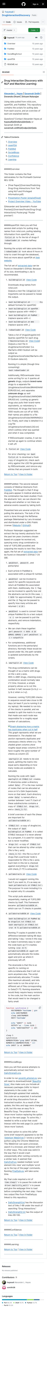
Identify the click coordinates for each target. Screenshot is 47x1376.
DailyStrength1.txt (16, 1202)
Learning (12, 159)
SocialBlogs (13, 152)
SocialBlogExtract (14, 54)
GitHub (26, 525)
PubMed (10, 49)
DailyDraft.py (10, 1162)
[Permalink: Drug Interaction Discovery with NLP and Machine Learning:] (2, 82)
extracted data (25, 265)
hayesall (9, 11)
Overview (11, 43)
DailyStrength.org (12, 1073)
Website (17, 525)
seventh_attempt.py (27, 1078)
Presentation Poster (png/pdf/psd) (24, 198)
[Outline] (44, 72)
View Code (31, 279)
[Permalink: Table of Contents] (2, 137)
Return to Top (10, 474)
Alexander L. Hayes (13, 93)
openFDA (11, 59)
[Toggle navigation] (4, 4)
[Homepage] (24, 4)
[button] (40, 1007)
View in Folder (25, 474)
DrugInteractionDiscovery (16, 15)
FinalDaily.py (18, 1171)
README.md (12, 64)
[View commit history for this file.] (41, 37)
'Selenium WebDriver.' (14, 1137)
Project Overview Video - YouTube (24, 201)
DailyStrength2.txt (16, 1212)
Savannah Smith (32, 93)
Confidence (13, 156)
